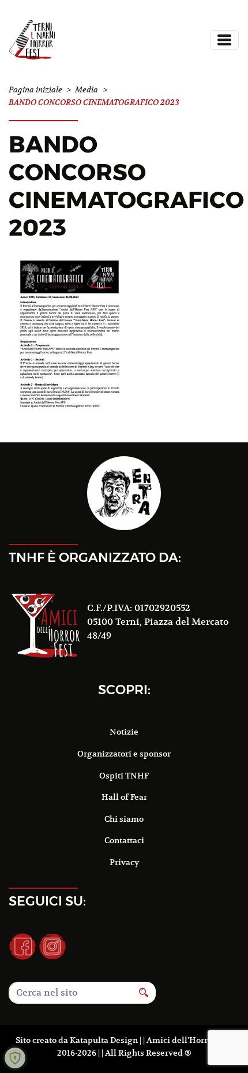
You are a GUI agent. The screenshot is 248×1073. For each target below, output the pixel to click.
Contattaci (124, 840)
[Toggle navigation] (224, 40)
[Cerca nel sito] (144, 993)
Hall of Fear (124, 797)
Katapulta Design (104, 1040)
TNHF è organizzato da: (95, 557)
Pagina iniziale (35, 90)
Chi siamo (124, 819)
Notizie (124, 731)
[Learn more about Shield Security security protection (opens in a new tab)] (15, 1058)
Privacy (124, 862)
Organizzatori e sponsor (124, 753)
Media (86, 90)
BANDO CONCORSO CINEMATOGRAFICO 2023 (126, 185)
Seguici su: (47, 901)
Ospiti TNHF (124, 775)
